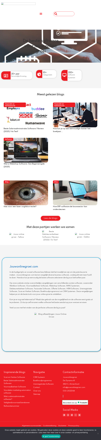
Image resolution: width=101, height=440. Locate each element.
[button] (41, 14)
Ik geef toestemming (51, 436)
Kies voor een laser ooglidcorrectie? (20, 207)
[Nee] (98, 433)
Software (8, 139)
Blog (6, 182)
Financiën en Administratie (10, 105)
